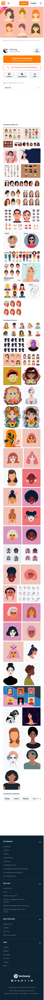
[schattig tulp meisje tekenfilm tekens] (12, 531)
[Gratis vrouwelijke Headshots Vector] (27, 143)
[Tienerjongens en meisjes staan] (21, 337)
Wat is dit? (22, 83)
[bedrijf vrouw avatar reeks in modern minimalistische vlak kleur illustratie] (12, 829)
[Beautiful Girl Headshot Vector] (28, 460)
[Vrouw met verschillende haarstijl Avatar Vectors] (12, 132)
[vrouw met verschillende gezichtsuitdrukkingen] (12, 353)
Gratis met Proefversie (22, 59)
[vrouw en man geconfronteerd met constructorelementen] (21, 281)
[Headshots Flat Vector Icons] (14, 392)
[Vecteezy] (3, 3)
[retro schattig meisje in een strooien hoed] (12, 302)
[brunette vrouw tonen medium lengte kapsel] (30, 656)
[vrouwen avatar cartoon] (16, 156)
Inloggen (33, 3)
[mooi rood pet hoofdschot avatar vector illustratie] (12, 493)
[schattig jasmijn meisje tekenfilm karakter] (12, 512)
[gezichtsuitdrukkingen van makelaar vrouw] (12, 260)
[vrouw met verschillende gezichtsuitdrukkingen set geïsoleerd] (21, 226)
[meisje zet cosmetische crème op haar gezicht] (12, 373)
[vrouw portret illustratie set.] (21, 431)
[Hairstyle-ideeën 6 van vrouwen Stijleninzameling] (12, 241)
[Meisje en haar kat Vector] (10, 168)
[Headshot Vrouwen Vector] (12, 146)
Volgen (37, 51)
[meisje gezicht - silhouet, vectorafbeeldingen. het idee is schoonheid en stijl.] (10, 409)
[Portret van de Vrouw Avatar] (12, 476)
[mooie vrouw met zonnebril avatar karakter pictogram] (12, 322)
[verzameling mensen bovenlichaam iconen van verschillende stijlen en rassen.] (11, 199)
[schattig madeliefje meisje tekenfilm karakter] (12, 576)
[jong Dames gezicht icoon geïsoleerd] (11, 988)
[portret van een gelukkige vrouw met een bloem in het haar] (14, 184)
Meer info (8, 87)
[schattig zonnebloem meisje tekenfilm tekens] (30, 553)
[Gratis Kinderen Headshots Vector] (13, 214)
